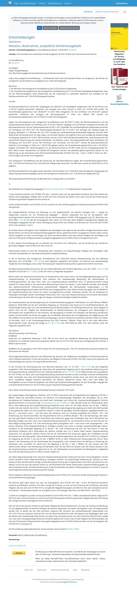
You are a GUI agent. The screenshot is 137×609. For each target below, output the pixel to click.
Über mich (28, 570)
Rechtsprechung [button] (54, 3)
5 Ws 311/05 (102, 269)
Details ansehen (50, 28)
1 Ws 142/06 (37, 261)
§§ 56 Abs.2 (48, 189)
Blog (16, 3)
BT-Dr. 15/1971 (69, 372)
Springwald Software (68, 582)
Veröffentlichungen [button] (28, 3)
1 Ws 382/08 (23, 220)
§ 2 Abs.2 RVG (54, 323)
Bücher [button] (42, 3)
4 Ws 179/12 (86, 367)
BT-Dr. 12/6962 (32, 271)
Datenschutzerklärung (69, 28)
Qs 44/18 (72, 50)
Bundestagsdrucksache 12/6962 (54, 403)
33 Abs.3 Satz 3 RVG (61, 189)
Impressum (41, 570)
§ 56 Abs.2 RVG (72, 529)
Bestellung (88, 11)
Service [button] (67, 3)
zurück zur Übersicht (17, 545)
